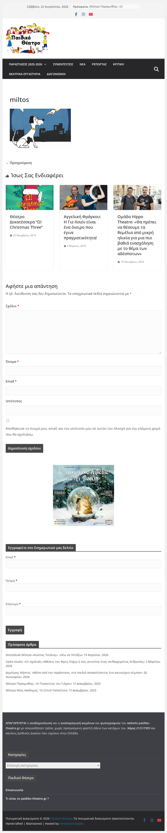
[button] (44, 64)
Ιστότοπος (14, 401)
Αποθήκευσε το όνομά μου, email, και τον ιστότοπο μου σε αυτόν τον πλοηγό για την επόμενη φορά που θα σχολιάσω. (83, 431)
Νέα (82, 64)
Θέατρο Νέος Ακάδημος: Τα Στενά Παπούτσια (37, 690)
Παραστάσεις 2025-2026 (25, 64)
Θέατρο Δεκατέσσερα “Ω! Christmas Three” (26, 222)
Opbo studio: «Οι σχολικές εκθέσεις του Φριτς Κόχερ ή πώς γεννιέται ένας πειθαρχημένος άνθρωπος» (75, 662)
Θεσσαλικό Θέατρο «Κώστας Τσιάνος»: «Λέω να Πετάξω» (44, 655)
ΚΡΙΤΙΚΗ (118, 64)
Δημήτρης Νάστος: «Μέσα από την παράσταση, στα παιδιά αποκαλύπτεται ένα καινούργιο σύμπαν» (74, 672)
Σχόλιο (12, 306)
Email (11, 381)
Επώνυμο (13, 604)
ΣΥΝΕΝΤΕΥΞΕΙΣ (63, 64)
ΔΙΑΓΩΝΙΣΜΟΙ (56, 74)
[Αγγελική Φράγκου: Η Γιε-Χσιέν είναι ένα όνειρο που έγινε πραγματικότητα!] (83, 188)
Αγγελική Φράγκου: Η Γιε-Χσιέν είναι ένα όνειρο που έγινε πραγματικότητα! (82, 227)
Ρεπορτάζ (99, 64)
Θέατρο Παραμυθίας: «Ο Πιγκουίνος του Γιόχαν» (106, 9)
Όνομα (12, 361)
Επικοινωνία (14, 790)
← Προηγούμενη (19, 163)
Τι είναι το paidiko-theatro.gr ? (27, 798)
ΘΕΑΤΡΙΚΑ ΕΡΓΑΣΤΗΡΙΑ (24, 74)
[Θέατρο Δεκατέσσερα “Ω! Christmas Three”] (29, 188)
